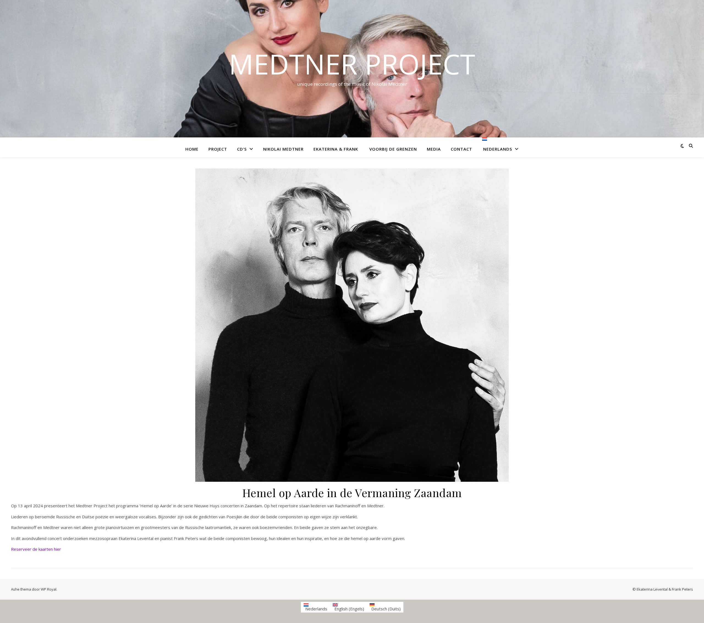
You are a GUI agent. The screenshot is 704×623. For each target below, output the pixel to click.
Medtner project (352, 63)
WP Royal (48, 589)
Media (434, 149)
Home (192, 149)
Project (217, 149)
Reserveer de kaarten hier (36, 549)
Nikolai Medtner (283, 149)
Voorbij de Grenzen (392, 149)
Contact (461, 149)
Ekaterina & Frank (336, 149)
